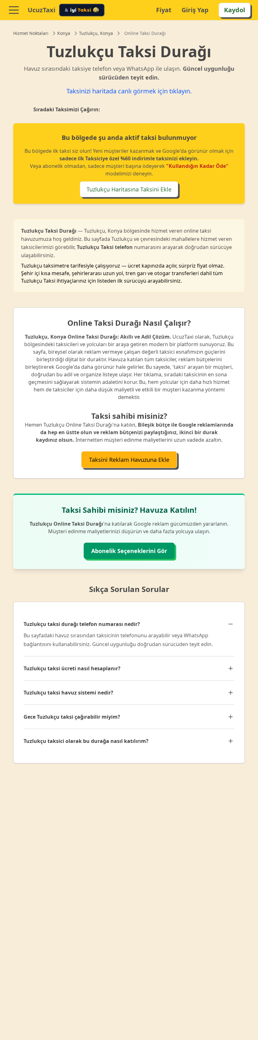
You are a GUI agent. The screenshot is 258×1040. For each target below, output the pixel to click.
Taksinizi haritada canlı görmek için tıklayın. (129, 91)
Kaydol (234, 10)
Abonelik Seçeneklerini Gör (129, 551)
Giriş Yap (195, 10)
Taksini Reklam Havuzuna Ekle (129, 459)
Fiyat (163, 10)
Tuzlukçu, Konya (96, 33)
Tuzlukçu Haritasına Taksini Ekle (129, 189)
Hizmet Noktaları (30, 33)
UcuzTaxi (41, 10)
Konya (63, 33)
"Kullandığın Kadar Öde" (197, 166)
